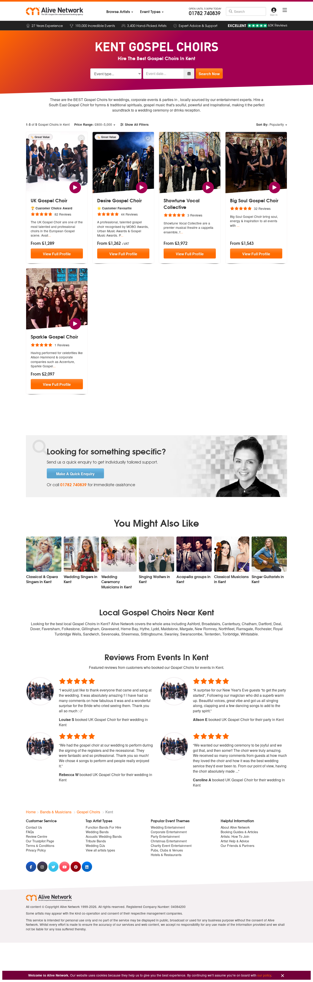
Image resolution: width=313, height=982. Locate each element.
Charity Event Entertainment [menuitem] (171, 845)
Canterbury (231, 623)
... (49, 235)
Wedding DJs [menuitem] (95, 845)
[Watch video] (75, 186)
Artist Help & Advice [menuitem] (235, 841)
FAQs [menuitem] (30, 832)
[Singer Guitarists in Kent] (269, 554)
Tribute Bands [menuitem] (96, 841)
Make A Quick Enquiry (75, 473)
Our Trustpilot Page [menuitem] (40, 841)
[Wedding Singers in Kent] (81, 554)
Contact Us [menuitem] (34, 827)
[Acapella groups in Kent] (194, 554)
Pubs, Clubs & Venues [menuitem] (167, 850)
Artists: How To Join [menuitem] (235, 836)
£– (93, 124)
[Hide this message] (282, 975)
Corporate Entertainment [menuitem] (169, 832)
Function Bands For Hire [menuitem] (103, 827)
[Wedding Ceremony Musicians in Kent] (119, 554)
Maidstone (169, 628)
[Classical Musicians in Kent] (231, 554)
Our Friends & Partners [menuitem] (237, 845)
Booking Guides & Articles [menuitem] (239, 832)
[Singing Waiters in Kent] (156, 554)
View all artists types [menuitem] (100, 850)
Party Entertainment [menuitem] (165, 836)
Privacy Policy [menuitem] (36, 850)
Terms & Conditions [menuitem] (40, 845)
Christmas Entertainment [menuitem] (169, 841)
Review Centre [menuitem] (36, 836)
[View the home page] (54, 11)
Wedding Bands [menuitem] (97, 832)
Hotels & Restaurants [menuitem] (166, 854)
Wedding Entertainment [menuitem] (168, 827)
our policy (264, 975)
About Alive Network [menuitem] (235, 827)
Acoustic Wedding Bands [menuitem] (104, 836)
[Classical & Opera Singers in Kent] (43, 554)
